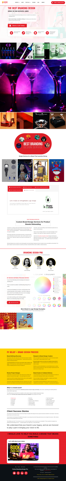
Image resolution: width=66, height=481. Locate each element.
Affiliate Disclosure (51, 474)
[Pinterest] (26, 473)
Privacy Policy (39, 474)
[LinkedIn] (22, 473)
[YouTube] (14, 473)
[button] (17, 2)
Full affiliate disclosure (47, 470)
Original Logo (13, 398)
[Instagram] (18, 473)
